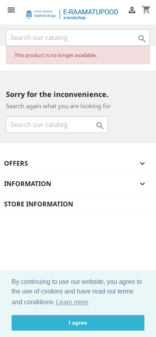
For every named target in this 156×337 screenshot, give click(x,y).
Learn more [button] (72, 302)
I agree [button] (78, 322)
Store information (38, 204)
